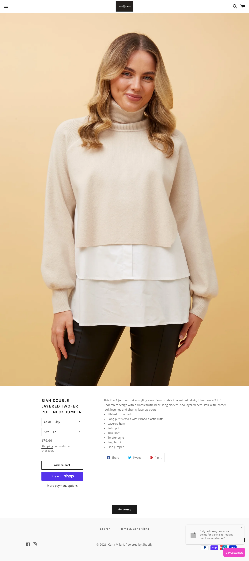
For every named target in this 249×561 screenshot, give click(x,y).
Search (105, 528)
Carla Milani (116, 544)
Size (46, 432)
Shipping (47, 446)
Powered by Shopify (139, 544)
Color (47, 422)
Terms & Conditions (134, 528)
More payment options (62, 485)
